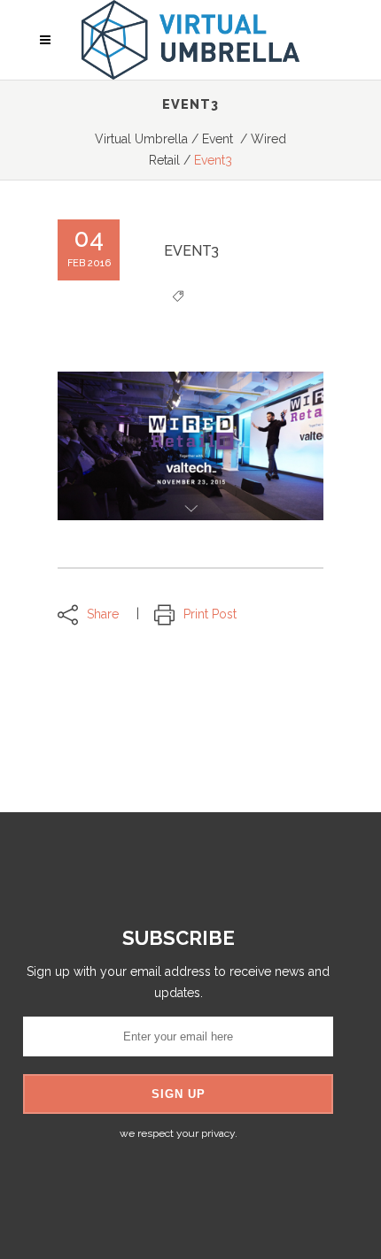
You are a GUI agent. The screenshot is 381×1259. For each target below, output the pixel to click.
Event (217, 139)
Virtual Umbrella (141, 139)
